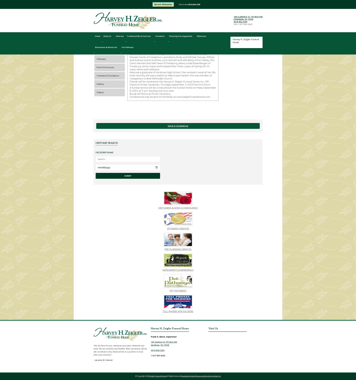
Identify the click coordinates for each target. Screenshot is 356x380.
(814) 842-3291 (194, 4)
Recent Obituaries (163, 4)
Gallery (100, 84)
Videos (100, 92)
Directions (208, 376)
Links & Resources (197, 376)
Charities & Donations (108, 75)
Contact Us (216, 376)
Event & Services (105, 67)
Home (97, 36)
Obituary (101, 59)
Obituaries (201, 36)
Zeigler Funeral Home (157, 376)
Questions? (185, 376)
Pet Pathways (128, 47)
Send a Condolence (178, 125)
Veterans (120, 36)
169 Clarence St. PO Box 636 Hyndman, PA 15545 (248, 18)
